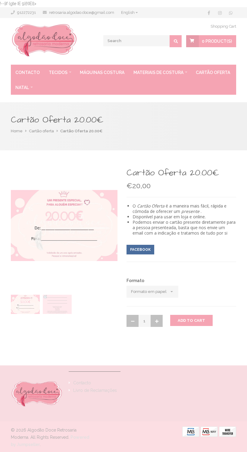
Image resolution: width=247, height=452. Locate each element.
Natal (22, 87)
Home (17, 131)
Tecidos (58, 72)
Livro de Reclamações (95, 390)
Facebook (140, 250)
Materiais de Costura (158, 72)
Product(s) (217, 41)
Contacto (27, 72)
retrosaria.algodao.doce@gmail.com (81, 12)
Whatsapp (168, 250)
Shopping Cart (223, 26)
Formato (135, 280)
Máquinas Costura (102, 72)
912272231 (26, 12)
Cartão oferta (213, 72)
